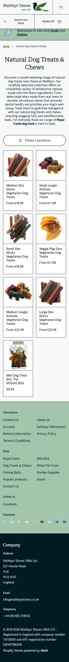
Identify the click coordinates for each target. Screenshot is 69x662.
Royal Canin (11, 459)
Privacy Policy (46, 434)
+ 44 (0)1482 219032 (16, 616)
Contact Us (11, 420)
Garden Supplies (48, 473)
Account (9, 427)
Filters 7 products (37, 140)
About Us (43, 420)
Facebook (10, 504)
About (41, 479)
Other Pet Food (47, 466)
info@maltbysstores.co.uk (21, 600)
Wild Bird (43, 459)
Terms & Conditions (16, 441)
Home (6, 46)
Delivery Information (51, 427)
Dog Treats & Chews (17, 466)
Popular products (15, 479)
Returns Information (17, 434)
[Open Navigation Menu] (61, 7)
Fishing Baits (12, 473)
